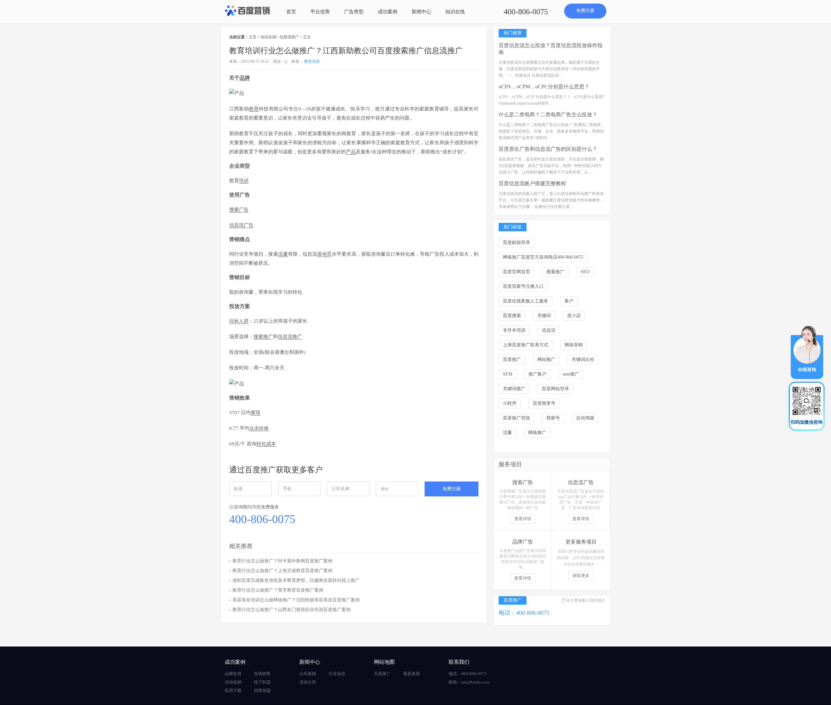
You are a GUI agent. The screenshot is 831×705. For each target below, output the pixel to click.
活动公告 (307, 682)
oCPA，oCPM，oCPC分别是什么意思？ (544, 86)
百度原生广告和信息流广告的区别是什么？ (548, 149)
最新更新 (411, 673)
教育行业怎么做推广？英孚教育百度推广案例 (277, 590)
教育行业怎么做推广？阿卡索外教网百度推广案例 (282, 560)
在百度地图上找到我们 (585, 600)
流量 (507, 432)
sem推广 (571, 374)
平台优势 (320, 11)
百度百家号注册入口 (523, 286)
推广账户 (537, 374)
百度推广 (512, 359)
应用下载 (233, 690)
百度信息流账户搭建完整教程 (532, 183)
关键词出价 (583, 359)
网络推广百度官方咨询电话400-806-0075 (543, 257)
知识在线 (455, 11)
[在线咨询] (807, 352)
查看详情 (522, 518)
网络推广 (537, 432)
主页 (252, 37)
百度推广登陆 (516, 418)
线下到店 (262, 682)
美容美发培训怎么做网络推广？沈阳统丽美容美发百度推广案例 (296, 599)
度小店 (574, 315)
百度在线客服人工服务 (525, 301)
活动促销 (233, 682)
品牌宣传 (233, 673)
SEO (585, 271)
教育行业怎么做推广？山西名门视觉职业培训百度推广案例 (291, 609)
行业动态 (337, 673)
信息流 (548, 330)
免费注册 (585, 10)
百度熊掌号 (544, 403)
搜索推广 (555, 271)
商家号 (553, 418)
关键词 (544, 315)
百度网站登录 (555, 388)
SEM (507, 374)
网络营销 (573, 344)
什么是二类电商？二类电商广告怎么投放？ (548, 114)
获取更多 (581, 575)
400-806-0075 (526, 11)
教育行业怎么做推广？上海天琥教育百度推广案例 (282, 570)
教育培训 (312, 61)
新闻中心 (421, 11)
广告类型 (354, 11)
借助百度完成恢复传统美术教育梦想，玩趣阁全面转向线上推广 (296, 580)
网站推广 (546, 359)
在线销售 (262, 673)
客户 (569, 301)
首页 (291, 11)
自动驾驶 (585, 418)
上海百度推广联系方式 (525, 344)
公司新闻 (307, 673)
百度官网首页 (516, 271)
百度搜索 (512, 315)
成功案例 (387, 11)
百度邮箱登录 (516, 242)
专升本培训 (514, 330)
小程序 (509, 403)
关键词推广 (514, 388)
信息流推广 (289, 37)
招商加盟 (262, 690)
